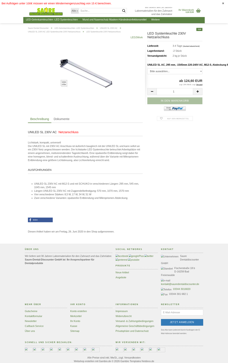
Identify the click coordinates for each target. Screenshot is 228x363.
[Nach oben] (219, 358)
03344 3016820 (181, 289)
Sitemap (74, 331)
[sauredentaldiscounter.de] (46, 11)
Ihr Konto (75, 321)
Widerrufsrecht (124, 316)
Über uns (30, 331)
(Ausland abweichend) (191, 46)
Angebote (121, 277)
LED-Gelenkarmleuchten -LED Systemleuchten (52, 19)
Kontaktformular (33, 316)
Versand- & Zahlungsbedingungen (134, 321)
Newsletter (31, 321)
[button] (152, 91)
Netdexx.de (148, 361)
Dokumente (61, 119)
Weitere (155, 19)
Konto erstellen (78, 311)
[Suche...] (124, 11)
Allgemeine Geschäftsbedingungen (135, 326)
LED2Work (137, 37)
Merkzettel (76, 316)
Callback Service (34, 326)
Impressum (122, 311)
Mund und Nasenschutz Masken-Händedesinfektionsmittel (115, 19)
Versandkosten (132, 357)
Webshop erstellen (84, 361)
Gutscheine (31, 311)
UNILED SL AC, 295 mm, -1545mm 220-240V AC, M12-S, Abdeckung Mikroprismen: (174, 64)
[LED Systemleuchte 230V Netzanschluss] (85, 70)
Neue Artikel (122, 272)
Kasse (73, 326)
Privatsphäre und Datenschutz (132, 331)
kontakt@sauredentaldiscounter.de (180, 284)
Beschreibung (39, 119)
